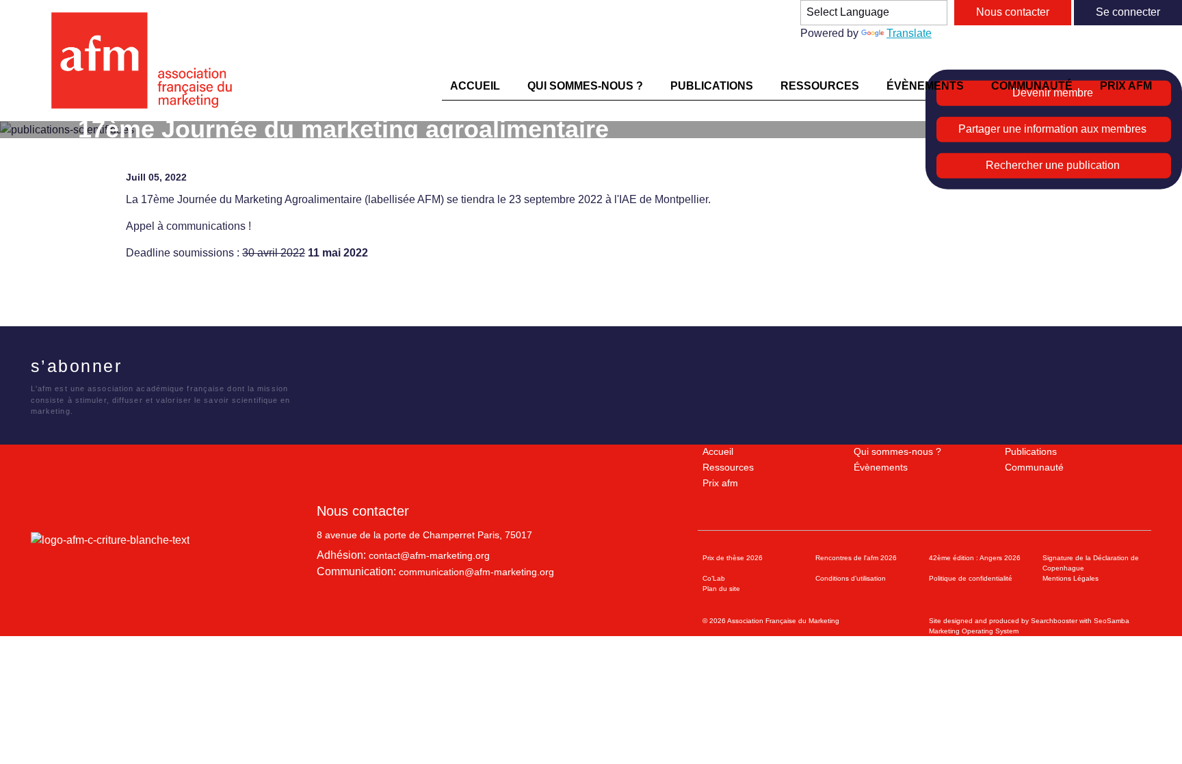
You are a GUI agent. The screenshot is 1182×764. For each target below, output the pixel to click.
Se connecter (1128, 12)
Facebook (137, 368)
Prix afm (720, 482)
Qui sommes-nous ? (897, 451)
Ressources (728, 467)
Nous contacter (1012, 12)
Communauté (1034, 467)
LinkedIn (193, 368)
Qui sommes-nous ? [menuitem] (585, 86)
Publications (1031, 451)
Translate (909, 33)
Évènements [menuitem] (925, 86)
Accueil (717, 451)
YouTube (220, 368)
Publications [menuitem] (711, 86)
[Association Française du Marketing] (147, 60)
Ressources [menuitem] (819, 86)
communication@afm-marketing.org (476, 571)
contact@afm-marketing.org (429, 555)
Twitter (165, 368)
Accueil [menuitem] (475, 86)
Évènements (881, 467)
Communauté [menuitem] (1032, 86)
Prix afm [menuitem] (1126, 86)
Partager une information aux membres (1052, 129)
